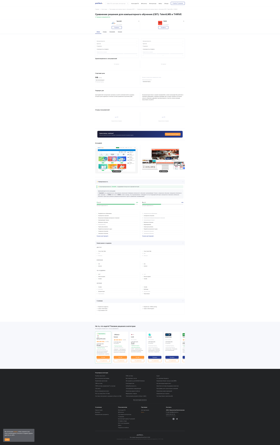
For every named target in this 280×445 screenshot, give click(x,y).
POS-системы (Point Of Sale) (102, 393)
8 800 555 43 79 (170, 414)
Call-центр (98, 388)
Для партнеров (145, 410)
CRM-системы (98, 383)
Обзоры (166, 3)
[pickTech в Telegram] (177, 419)
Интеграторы (152, 3)
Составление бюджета (162, 378)
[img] (101, 341)
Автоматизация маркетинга (163, 383)
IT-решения (121, 416)
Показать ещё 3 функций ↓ (102, 236)
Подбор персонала (100, 376)
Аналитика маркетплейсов (133, 391)
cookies (15, 431)
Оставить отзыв (122, 421)
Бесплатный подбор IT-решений (126, 419)
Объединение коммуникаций (133, 388)
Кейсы (160, 3)
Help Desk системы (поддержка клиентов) (167, 386)
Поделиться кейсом (123, 427)
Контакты (97, 412)
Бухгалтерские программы (102, 378)
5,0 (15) (124, 339)
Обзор (98, 31)
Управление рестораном (162, 393)
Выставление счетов (131, 378)
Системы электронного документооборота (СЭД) (108, 396)
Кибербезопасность (131, 386)
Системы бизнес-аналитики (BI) (164, 396)
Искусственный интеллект (102, 391)
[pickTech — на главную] (140, 435)
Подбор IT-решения (178, 3)
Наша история (98, 410)
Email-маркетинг (130, 383)
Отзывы (105, 31)
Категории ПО (135, 3)
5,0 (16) (106, 341)
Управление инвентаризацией (164, 391)
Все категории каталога (140, 400)
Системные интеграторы (124, 414)
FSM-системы (129, 376)
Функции (120, 31)
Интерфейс (112, 31)
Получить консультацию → (173, 134)
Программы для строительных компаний (167, 388)
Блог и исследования (123, 423)
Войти (142, 412)
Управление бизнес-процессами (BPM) (166, 381)
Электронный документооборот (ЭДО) (136, 396)
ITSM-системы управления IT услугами (105, 386)
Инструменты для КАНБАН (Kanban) (135, 381)
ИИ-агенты (144, 3)
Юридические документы (102, 414)
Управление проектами (101, 381)
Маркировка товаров (131, 393)
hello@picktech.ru (174, 412)
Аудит (158, 376)
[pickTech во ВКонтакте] (173, 419)
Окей (7, 439)
